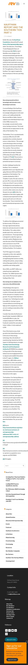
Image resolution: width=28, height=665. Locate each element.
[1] (14, 51)
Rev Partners (9, 554)
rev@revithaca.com (14, 594)
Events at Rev (10, 613)
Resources (9, 547)
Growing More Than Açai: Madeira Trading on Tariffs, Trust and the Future (15, 478)
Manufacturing (10, 537)
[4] (3, 459)
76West (16, 358)
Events (8, 524)
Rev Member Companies (13, 551)
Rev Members (10, 605)
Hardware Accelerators (12, 530)
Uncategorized (10, 561)
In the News (9, 534)
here (4, 421)
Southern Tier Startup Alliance (14, 557)
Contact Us (9, 618)
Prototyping (9, 544)
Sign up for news (11, 639)
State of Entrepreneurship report (13, 44)
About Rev (9, 514)
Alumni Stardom (10, 517)
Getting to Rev (10, 614)
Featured (8, 527)
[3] (13, 192)
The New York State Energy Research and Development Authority (11, 347)
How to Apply (10, 616)
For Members (10, 607)
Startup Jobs (10, 611)
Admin (9, 36)
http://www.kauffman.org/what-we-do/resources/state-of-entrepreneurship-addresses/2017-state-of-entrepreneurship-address (13, 432)
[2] (13, 157)
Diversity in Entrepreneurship (14, 520)
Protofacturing (10, 541)
